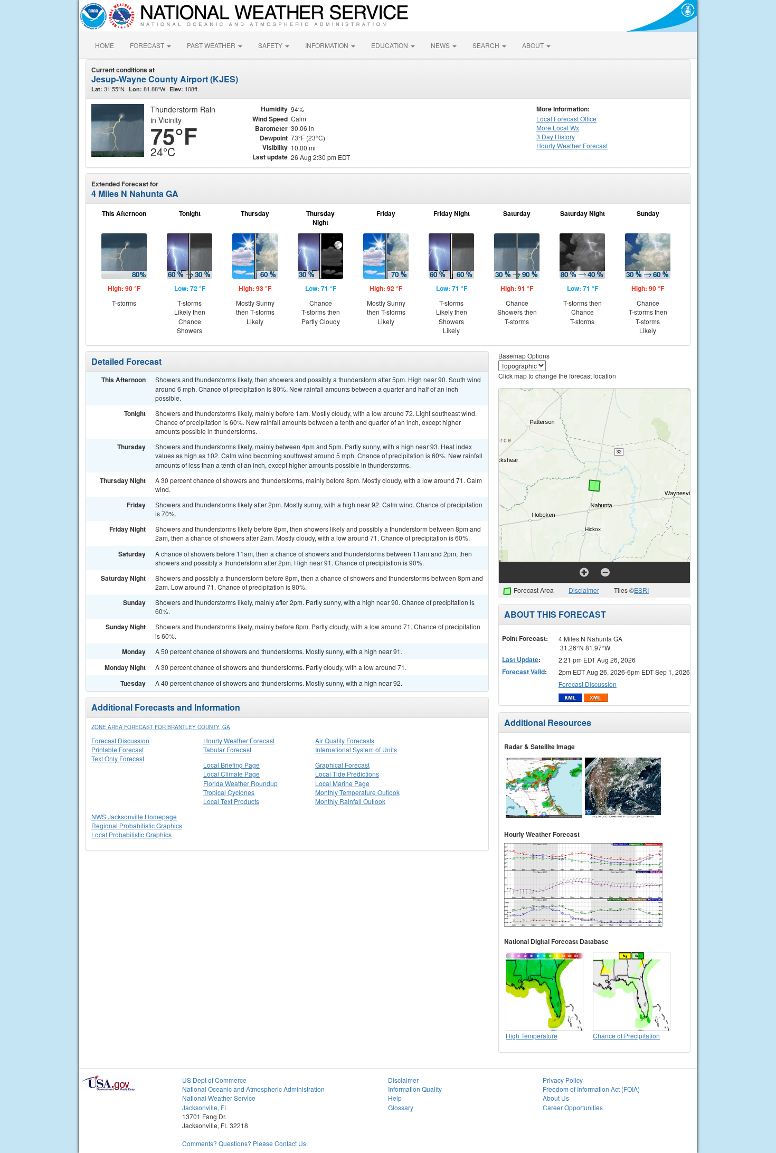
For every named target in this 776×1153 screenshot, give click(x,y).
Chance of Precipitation (626, 1035)
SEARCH (486, 45)
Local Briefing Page (231, 764)
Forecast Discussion (120, 740)
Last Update (520, 659)
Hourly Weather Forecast (239, 740)
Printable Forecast (117, 749)
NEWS (441, 45)
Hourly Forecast (572, 145)
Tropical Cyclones (228, 792)
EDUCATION (390, 45)
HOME (104, 45)
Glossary (400, 1107)
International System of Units (356, 749)
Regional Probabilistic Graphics (136, 825)
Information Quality (415, 1088)
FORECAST (148, 45)
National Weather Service (218, 1097)
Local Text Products (231, 801)
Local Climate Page (231, 773)
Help (395, 1097)
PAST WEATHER (212, 45)
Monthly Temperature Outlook (357, 792)
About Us (556, 1097)
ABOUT (533, 45)
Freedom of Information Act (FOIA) (591, 1088)
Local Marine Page (342, 783)
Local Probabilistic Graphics (131, 834)
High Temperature (531, 1035)
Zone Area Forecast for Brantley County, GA (160, 727)
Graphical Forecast (342, 764)
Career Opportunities (573, 1107)
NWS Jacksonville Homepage (134, 816)
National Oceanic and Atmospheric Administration (253, 1088)
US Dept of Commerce (214, 1079)
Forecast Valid (523, 671)
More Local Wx (557, 127)
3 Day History (555, 136)
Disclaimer (584, 589)
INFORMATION (327, 45)
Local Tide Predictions (347, 773)
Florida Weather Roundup (240, 783)
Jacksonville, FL (205, 1107)
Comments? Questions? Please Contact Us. (245, 1143)
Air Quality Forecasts (344, 740)
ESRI (641, 589)
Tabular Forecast (227, 749)
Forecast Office (566, 118)
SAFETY (271, 45)
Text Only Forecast (117, 758)
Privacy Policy (563, 1079)
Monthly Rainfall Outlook (350, 801)
